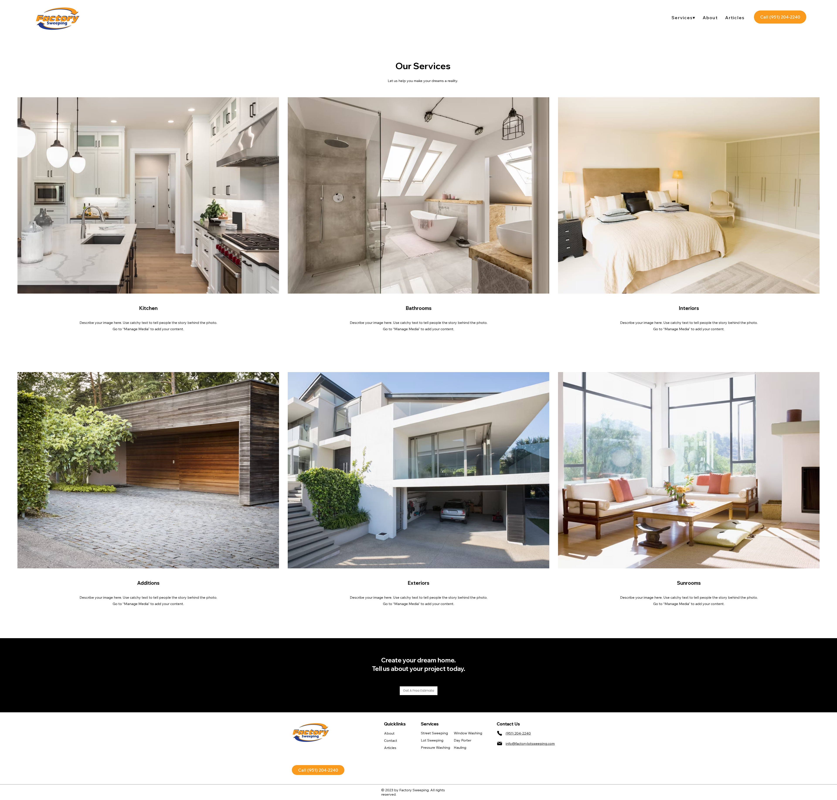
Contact (390, 740)
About (389, 733)
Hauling (460, 747)
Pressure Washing (430, 747)
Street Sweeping (430, 733)
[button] (683, 17)
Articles (390, 747)
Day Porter (462, 740)
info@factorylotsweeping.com (530, 743)
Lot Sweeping (430, 740)
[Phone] (499, 733)
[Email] (499, 743)
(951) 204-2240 (518, 733)
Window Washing (463, 733)
